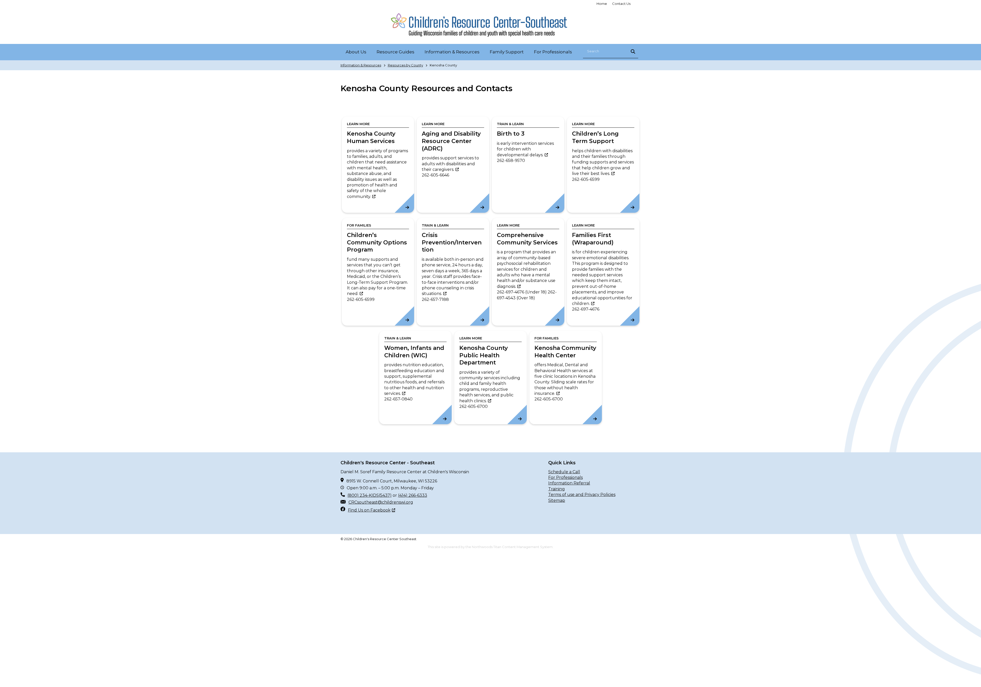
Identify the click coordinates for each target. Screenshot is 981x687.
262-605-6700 (473, 406)
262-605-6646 (435, 175)
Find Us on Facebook (369, 510)
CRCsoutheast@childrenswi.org (380, 502)
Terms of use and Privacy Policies (581, 494)
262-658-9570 (511, 160)
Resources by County (405, 65)
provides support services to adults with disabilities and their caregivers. (450, 164)
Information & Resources (361, 65)
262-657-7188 (435, 299)
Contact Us (621, 4)
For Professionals (565, 477)
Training (556, 489)
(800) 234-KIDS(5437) (369, 495)
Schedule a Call (564, 471)
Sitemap (556, 500)
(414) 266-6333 (412, 495)
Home (602, 4)
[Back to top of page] (970, 675)
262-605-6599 (586, 179)
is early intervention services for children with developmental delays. (525, 149)
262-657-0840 (398, 399)
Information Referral (569, 483)
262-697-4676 (510, 292)
